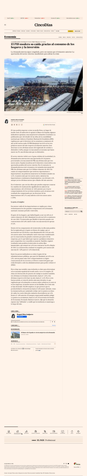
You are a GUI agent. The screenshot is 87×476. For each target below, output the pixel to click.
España (38, 343)
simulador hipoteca (17, 433)
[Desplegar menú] (5, 24)
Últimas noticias (47, 31)
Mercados (23, 31)
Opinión (52, 31)
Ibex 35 (8, 18)
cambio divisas (44, 433)
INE (11, 343)
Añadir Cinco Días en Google (50, 124)
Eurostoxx (71, 214)
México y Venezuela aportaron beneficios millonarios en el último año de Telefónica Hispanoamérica (73, 197)
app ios (72, 433)
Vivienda (60, 37)
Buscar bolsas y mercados (71, 207)
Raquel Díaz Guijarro (17, 119)
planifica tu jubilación (36, 433)
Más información (14, 350)
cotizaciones (62, 433)
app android (78, 433)
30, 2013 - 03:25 (18, 121)
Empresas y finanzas (16, 31)
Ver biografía (20, 316)
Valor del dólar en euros (71, 18)
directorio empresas (53, 433)
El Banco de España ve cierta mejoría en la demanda (38, 332)
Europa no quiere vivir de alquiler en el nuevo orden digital (72, 187)
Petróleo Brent (37, 18)
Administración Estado (46, 343)
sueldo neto (26, 433)
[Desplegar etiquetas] (55, 344)
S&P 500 (22, 18)
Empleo (64, 37)
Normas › (54, 325)
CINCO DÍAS (23, 334)
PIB (14, 343)
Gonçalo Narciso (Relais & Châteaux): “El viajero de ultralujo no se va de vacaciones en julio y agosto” (73, 192)
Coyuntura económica (20, 343)
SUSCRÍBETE (70, 31)
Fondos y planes (40, 31)
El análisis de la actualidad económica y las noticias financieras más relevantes (28, 321)
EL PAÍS (57, 31)
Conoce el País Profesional (43, 440)
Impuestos (69, 37)
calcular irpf (8, 433)
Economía (28, 31)
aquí (39, 350)
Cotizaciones (33, 31)
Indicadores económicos (31, 343)
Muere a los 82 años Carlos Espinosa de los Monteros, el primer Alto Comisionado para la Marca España (73, 181)
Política (73, 37)
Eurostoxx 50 (53, 18)
